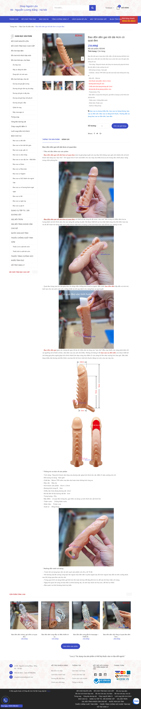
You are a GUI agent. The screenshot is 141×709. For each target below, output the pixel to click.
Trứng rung (15, 117)
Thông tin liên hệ (77, 682)
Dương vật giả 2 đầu (19, 103)
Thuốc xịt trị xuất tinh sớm (21, 247)
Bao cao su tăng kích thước (109, 114)
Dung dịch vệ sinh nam (20, 74)
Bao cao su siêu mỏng (20, 155)
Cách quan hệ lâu (79, 19)
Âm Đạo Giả (17, 65)
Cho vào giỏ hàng (120, 126)
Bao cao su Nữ (17, 196)
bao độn (109, 116)
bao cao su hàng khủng (117, 111)
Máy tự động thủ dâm (20, 69)
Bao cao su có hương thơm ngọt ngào (23, 189)
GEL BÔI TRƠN (17, 219)
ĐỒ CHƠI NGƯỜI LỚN (20, 41)
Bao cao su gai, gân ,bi (20, 150)
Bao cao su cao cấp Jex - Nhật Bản (24, 159)
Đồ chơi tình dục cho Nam (20, 60)
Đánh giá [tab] (65, 139)
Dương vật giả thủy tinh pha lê (22, 98)
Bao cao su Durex (18, 164)
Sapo (48, 691)
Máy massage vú (18, 112)
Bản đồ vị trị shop (56, 671)
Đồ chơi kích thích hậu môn (21, 55)
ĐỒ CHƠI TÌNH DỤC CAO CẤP (23, 46)
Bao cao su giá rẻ (18, 206)
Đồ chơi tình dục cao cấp (19, 272)
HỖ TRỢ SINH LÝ (18, 265)
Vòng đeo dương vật (18, 122)
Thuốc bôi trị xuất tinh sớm (21, 251)
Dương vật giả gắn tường (21, 84)
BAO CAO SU (16, 136)
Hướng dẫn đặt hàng (57, 678)
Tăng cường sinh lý (60, 19)
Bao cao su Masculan (20, 169)
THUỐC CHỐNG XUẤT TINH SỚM (22, 240)
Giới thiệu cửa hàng (78, 671)
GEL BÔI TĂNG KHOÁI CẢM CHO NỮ (21, 226)
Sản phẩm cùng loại (17, 594)
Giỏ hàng (125, 8)
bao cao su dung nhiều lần (99, 111)
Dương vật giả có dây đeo (21, 93)
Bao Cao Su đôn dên (26, 26)
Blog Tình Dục (116, 19)
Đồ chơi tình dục (28, 19)
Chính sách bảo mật (78, 674)
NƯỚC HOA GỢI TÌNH (19, 233)
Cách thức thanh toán (58, 674)
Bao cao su (44, 19)
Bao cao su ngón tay (19, 201)
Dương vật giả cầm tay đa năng (23, 88)
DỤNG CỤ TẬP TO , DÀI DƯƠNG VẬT (20, 213)
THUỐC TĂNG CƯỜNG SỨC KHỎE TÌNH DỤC (22, 258)
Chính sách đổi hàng (57, 682)
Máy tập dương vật (98, 19)
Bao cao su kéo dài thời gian (22, 145)
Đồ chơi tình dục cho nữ (20, 79)
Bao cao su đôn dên (19, 140)
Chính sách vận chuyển (79, 678)
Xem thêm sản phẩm (70, 646)
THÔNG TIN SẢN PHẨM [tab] (51, 139)
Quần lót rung (17, 107)
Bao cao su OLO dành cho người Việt (23, 180)
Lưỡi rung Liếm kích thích (20, 131)
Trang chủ (13, 19)
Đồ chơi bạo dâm (17, 51)
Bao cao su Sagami (19, 174)
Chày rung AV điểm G (19, 126)
